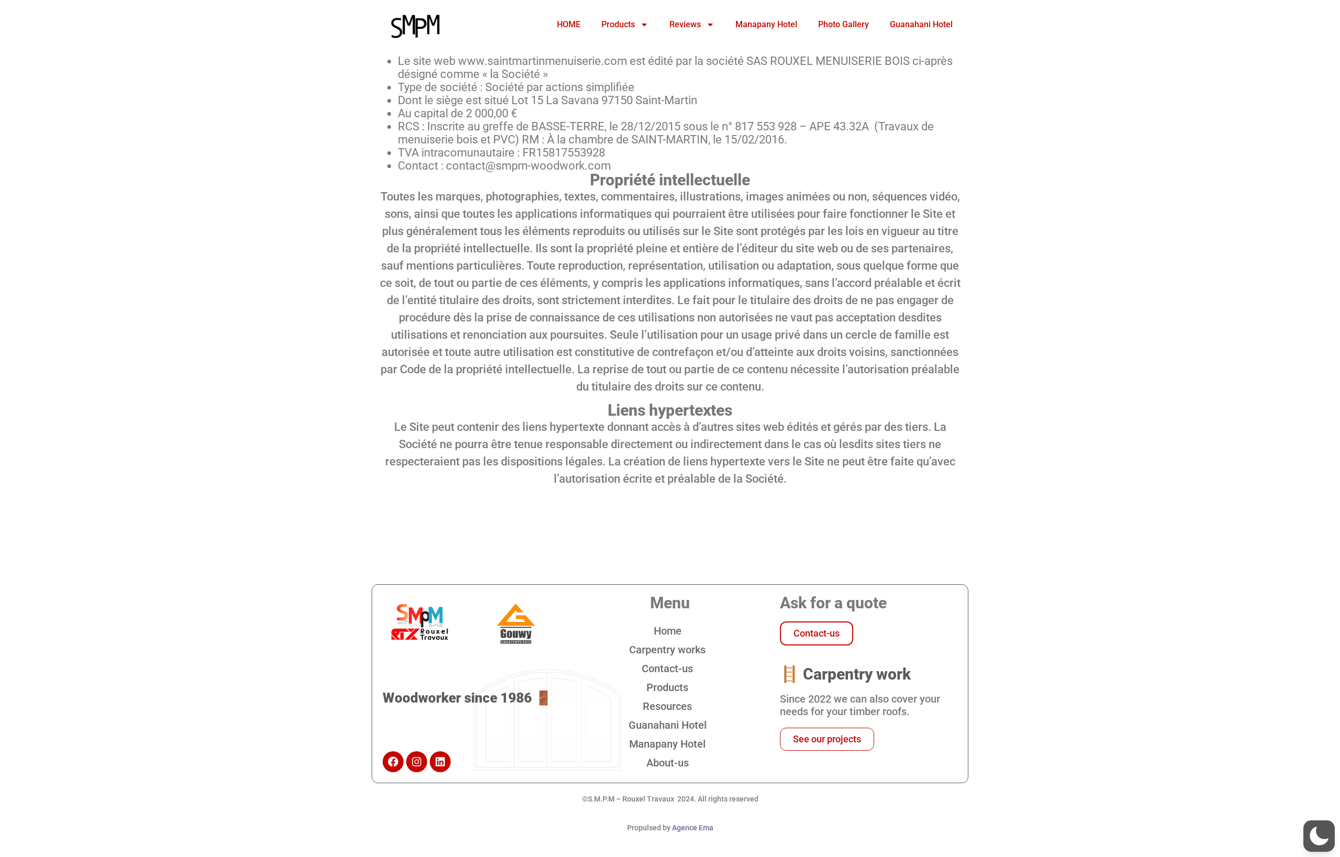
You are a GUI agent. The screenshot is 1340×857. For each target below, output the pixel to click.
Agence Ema (692, 827)
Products (618, 24)
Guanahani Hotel (921, 24)
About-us (667, 762)
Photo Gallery (843, 24)
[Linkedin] (440, 761)
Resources (667, 706)
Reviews (685, 24)
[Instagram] (416, 761)
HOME (568, 24)
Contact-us (667, 668)
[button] (1319, 836)
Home (668, 631)
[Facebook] (393, 761)
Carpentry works (667, 649)
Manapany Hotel (766, 24)
